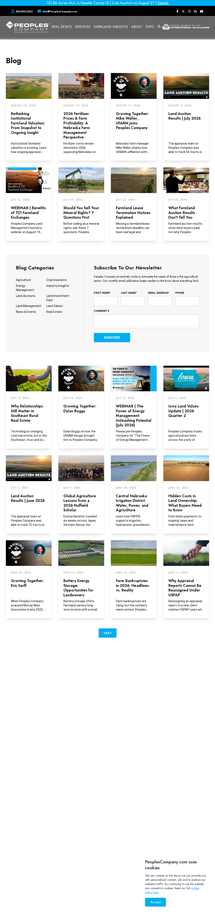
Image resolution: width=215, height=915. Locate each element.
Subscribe (112, 337)
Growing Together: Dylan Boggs (79, 408)
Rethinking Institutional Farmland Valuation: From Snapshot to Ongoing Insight (28, 123)
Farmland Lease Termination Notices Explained (133, 212)
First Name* (102, 292)
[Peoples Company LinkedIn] (195, 11)
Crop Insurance (56, 280)
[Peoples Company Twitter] (183, 11)
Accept (155, 902)
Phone (179, 292)
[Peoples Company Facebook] (177, 11)
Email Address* (158, 292)
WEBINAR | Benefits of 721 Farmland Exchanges (28, 212)
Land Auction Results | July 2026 (184, 116)
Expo (150, 26)
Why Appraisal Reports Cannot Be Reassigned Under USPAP (184, 588)
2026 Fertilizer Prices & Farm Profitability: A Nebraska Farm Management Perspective (76, 125)
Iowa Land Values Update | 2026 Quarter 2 (183, 410)
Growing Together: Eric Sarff (27, 583)
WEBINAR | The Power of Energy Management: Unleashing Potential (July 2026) (133, 415)
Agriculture (23, 280)
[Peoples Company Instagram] (189, 11)
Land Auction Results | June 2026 (28, 498)
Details (163, 3)
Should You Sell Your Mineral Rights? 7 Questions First (81, 212)
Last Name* (129, 292)
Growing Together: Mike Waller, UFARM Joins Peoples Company (132, 121)
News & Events (26, 311)
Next (107, 633)
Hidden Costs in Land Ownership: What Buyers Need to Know (185, 503)
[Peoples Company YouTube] (201, 11)
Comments (101, 310)
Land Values (54, 306)
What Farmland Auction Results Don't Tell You (181, 212)
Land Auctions (25, 296)
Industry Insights (57, 285)
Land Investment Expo (57, 298)
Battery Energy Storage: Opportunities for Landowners (78, 588)
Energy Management (25, 288)
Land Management (28, 306)
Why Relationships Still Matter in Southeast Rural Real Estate (27, 413)
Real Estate (54, 311)
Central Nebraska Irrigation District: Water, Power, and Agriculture (132, 503)
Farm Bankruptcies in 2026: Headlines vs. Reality (132, 585)
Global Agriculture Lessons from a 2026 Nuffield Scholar (79, 503)
